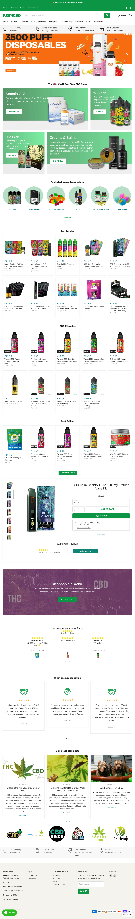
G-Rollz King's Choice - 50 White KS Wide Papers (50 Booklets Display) (120, 308)
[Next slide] (126, 55)
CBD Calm (87, 269)
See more (66, 822)
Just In (5, 22)
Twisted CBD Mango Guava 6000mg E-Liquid (119, 360)
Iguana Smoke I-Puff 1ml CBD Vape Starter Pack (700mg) (40, 266)
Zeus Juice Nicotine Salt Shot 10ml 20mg (13, 402)
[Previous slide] (8, 55)
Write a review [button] (85, 551)
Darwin (59, 269)
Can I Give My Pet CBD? (111, 788)
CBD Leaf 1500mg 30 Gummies (12, 459)
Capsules (42, 22)
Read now (23, 815)
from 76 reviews (67, 633)
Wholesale (6, 8)
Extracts (79, 22)
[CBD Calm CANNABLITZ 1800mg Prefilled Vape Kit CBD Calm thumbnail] (9, 486)
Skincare (53, 22)
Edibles (25, 22)
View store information (83, 528)
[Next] (130, 710)
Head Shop (98, 22)
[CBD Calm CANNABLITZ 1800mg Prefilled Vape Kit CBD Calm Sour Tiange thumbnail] (9, 529)
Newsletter (32, 879)
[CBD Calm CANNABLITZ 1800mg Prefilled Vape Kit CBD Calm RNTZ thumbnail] (9, 521)
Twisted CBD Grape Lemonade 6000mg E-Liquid (39, 361)
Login (123, 15)
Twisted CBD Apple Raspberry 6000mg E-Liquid (12, 361)
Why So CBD (114, 461)
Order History (32, 875)
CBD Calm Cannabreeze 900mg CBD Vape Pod (13, 307)
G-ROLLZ (113, 313)
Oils (33, 22)
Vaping (14, 22)
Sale (88, 22)
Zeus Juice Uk (8, 406)
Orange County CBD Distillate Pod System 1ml (67, 307)
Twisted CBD (8, 366)
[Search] (107, 15)
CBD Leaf (86, 311)
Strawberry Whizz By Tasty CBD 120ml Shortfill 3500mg (41, 403)
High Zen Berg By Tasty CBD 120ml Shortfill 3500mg (92, 403)
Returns (22, 8)
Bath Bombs (66, 22)
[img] (67, 631)
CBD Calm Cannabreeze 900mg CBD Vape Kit (40, 307)
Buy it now (101, 516)
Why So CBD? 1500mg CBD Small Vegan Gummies (119, 456)
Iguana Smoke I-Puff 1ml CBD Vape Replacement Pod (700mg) (13, 266)
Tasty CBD (34, 408)
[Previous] (4, 710)
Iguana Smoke (8, 271)
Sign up (83, 891)
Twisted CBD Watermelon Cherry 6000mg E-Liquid (94, 360)
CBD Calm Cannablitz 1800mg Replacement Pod (94, 265)
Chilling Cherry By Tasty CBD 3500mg (66, 402)
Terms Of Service (32, 8)
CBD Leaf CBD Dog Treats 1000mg (94, 307)
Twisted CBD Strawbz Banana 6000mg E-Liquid (67, 360)
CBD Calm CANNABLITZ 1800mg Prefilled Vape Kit (120, 265)
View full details (101, 535)
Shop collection (68, 473)
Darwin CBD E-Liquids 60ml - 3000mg (65, 265)
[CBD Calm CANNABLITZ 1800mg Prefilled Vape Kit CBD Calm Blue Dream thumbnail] (9, 494)
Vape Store (14, 8)
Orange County (62, 311)
